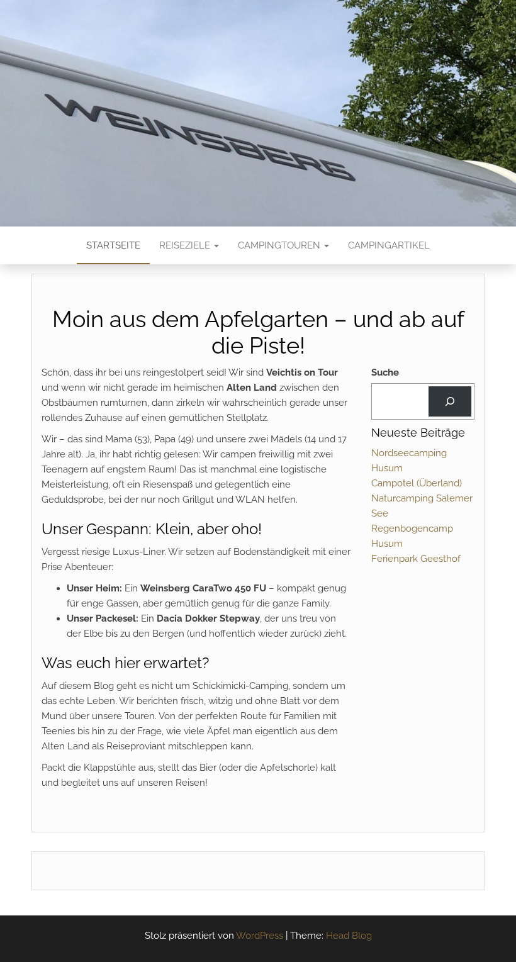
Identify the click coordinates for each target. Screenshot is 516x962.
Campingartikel (389, 245)
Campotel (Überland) (416, 483)
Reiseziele (186, 245)
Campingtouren (280, 245)
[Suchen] (450, 401)
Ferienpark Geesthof (416, 558)
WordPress (259, 935)
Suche (385, 372)
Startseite (113, 245)
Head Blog (349, 935)
